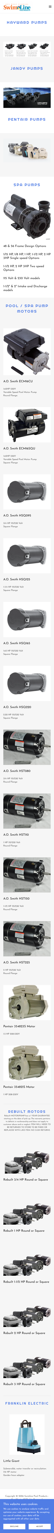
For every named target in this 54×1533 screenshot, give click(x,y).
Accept (39, 1526)
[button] (50, 6)
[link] (17, 6)
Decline (14, 1526)
